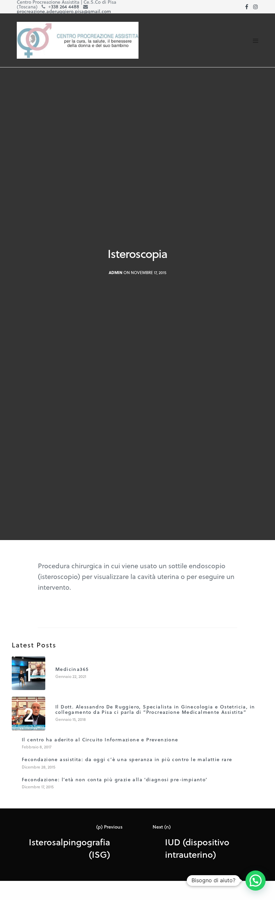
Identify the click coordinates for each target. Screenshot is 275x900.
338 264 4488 (65, 6)
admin (115, 272)
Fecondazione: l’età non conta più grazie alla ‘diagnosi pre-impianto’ (115, 779)
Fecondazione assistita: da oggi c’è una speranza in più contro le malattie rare (127, 759)
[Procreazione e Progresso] (78, 40)
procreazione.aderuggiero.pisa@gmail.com (64, 11)
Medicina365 (72, 669)
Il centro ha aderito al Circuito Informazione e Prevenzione (100, 739)
